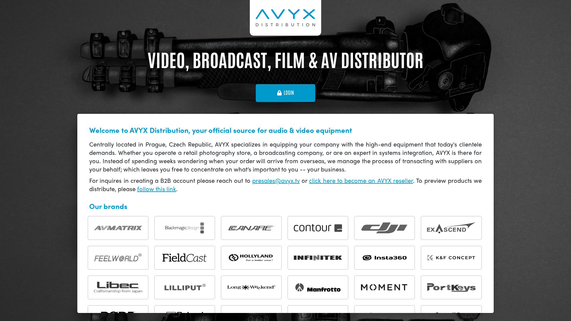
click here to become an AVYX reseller (361, 180)
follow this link (156, 188)
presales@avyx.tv (276, 180)
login (289, 92)
